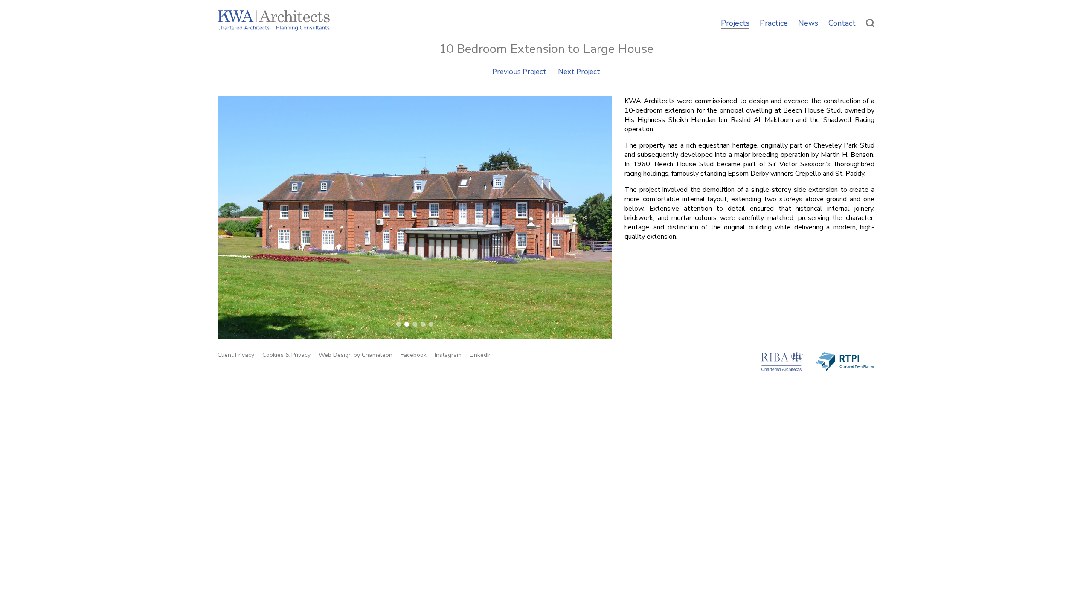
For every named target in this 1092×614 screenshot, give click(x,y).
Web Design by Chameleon (355, 355)
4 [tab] (423, 324)
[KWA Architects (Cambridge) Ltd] (274, 21)
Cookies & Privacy (286, 355)
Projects (735, 23)
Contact (842, 23)
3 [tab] (414, 324)
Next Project (579, 72)
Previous (235, 211)
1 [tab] (398, 324)
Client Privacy (236, 355)
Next (594, 211)
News (808, 23)
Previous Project (519, 72)
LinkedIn (481, 355)
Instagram (448, 355)
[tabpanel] (415, 217)
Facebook (414, 355)
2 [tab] (406, 324)
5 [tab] (431, 324)
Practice (774, 23)
